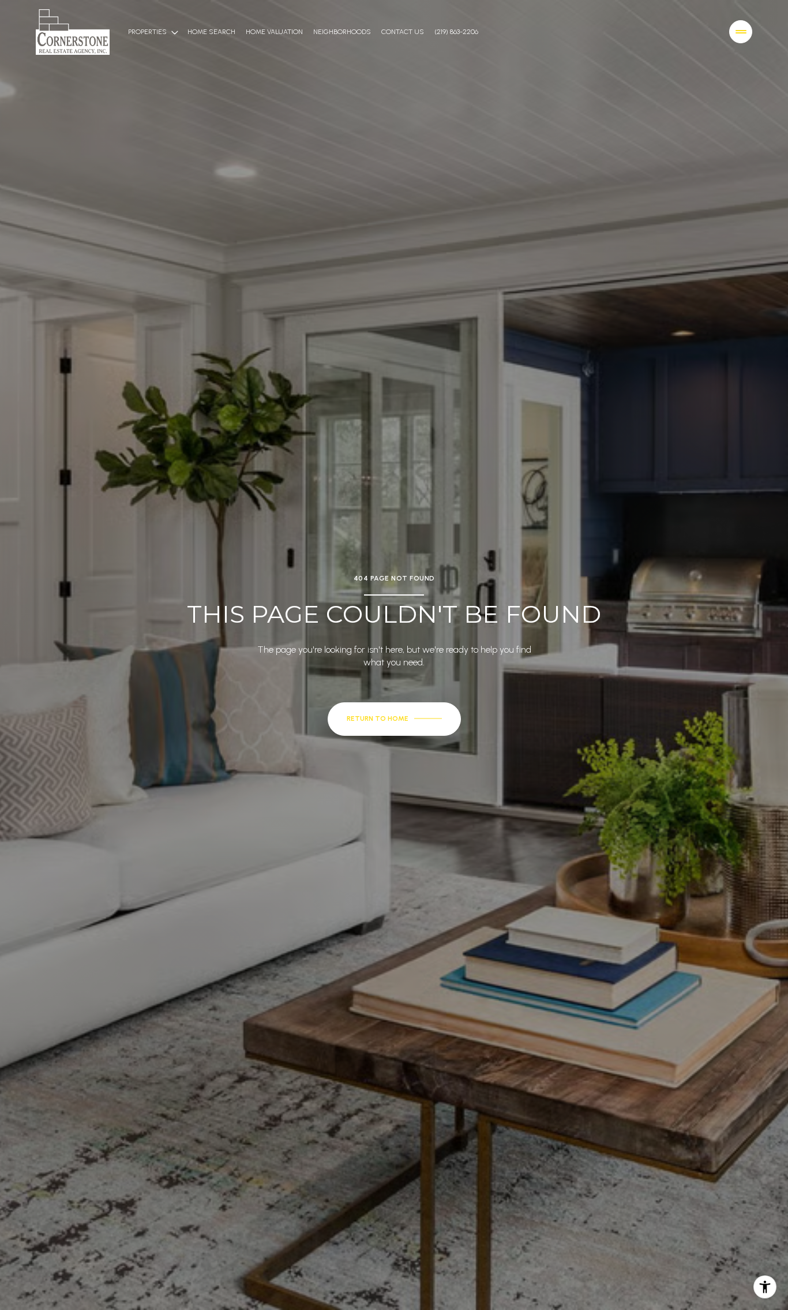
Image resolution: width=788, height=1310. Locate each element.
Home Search (211, 32)
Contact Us (402, 32)
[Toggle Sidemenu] (740, 31)
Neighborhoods (342, 32)
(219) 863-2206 (456, 32)
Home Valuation (274, 32)
